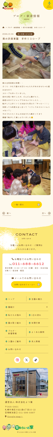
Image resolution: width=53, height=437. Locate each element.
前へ (9, 213)
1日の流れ (36, 314)
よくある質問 (37, 332)
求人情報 (35, 341)
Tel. (26, 264)
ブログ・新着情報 (13, 27)
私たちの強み (14, 314)
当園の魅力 (36, 299)
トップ (11, 299)
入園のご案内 (14, 341)
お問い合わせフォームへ (24, 284)
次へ (44, 213)
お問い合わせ (14, 349)
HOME (4, 27)
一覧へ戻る (19, 204)
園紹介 (11, 307)
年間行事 (35, 322)
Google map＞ (15, 416)
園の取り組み (14, 322)
